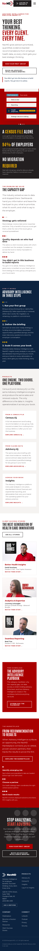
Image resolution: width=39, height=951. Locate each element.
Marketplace (6, 916)
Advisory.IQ (26, 878)
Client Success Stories (7, 929)
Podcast (25, 919)
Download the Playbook (17, 704)
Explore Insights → (14, 502)
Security (24, 926)
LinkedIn (25, 916)
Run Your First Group (15, 64)
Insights (24, 884)
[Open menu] (35, 3)
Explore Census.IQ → (15, 435)
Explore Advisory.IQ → (16, 466)
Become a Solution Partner (9, 920)
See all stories (12, 535)
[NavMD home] (7, 3)
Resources (6, 925)
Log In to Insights (23, 3)
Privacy (24, 922)
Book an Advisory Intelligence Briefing (15, 71)
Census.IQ (25, 881)
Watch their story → (13, 572)
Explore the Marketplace (17, 759)
